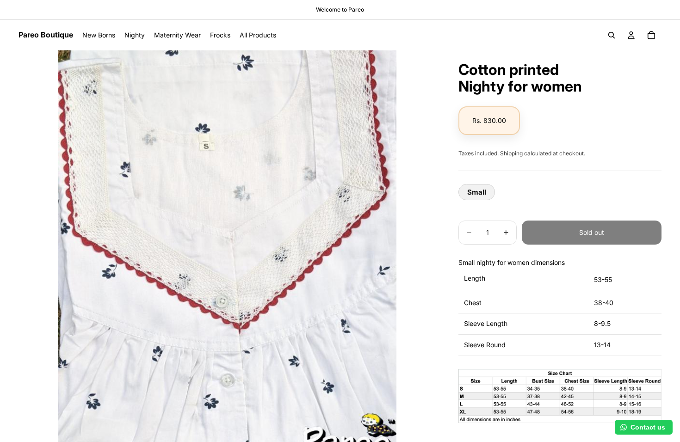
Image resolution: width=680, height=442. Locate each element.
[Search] (611, 35)
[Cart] (651, 35)
